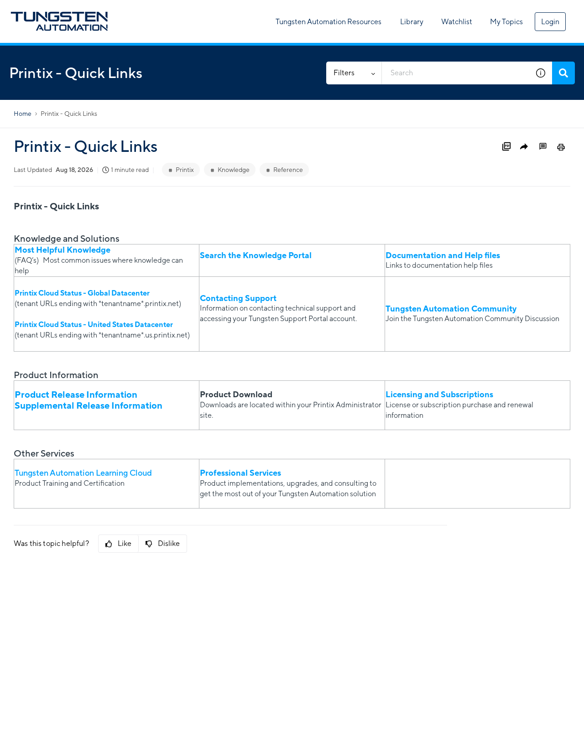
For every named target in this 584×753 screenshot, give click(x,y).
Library (411, 21)
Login (550, 21)
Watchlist (456, 21)
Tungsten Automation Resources (328, 21)
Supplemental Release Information (89, 405)
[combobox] (455, 73)
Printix (185, 169)
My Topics (506, 21)
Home (22, 113)
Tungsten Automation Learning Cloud (83, 473)
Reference (288, 169)
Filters (344, 72)
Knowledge (234, 169)
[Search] (563, 73)
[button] (540, 73)
